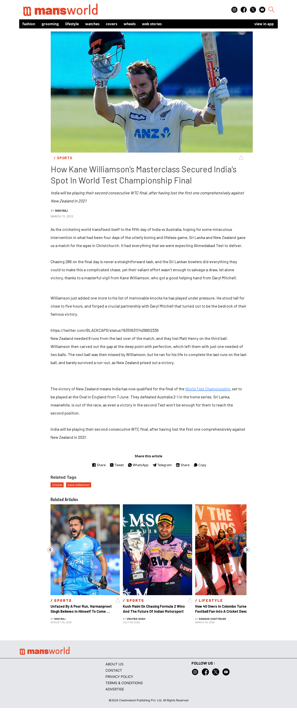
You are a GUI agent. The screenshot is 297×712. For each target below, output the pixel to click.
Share (101, 465)
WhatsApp (140, 465)
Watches (92, 24)
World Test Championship (207, 388)
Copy (202, 465)
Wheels (130, 24)
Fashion (28, 24)
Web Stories (152, 24)
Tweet (119, 465)
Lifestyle (72, 24)
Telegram (164, 465)
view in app (264, 24)
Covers (111, 24)
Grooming (50, 24)
